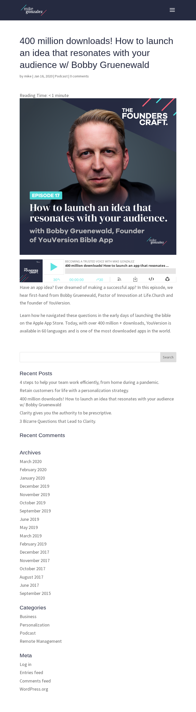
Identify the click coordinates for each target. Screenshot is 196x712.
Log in (25, 664)
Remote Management (41, 641)
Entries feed (31, 672)
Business (28, 616)
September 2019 (35, 511)
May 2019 (29, 527)
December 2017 (34, 552)
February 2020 (33, 469)
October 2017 (32, 568)
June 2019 (29, 519)
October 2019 (32, 503)
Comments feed (35, 681)
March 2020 (31, 461)
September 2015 (35, 593)
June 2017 (29, 585)
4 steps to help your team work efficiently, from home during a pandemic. (89, 382)
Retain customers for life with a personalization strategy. (74, 390)
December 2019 (34, 486)
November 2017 (35, 560)
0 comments (79, 76)
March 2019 (31, 536)
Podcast (61, 76)
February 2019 (33, 544)
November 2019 (35, 494)
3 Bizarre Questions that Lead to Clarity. (58, 421)
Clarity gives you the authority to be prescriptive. (66, 413)
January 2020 (32, 478)
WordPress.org (34, 689)
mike (28, 76)
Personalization (35, 625)
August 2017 (31, 577)
